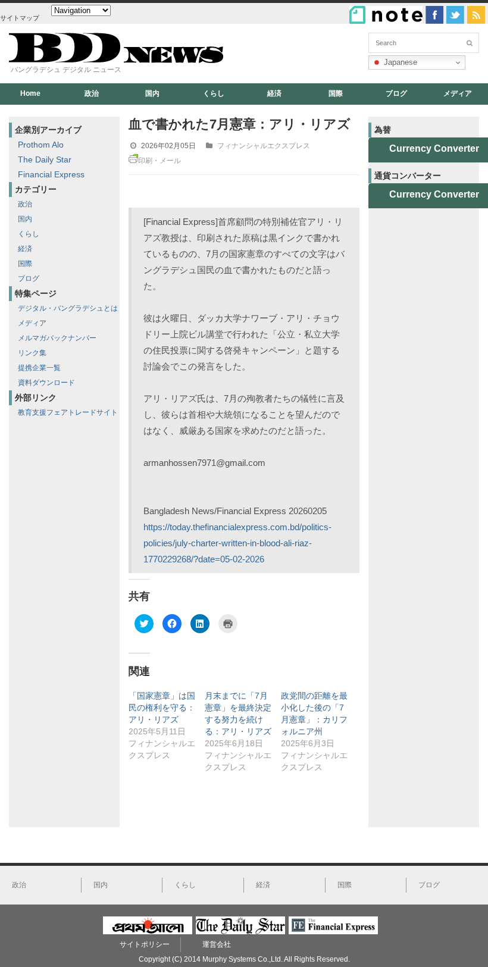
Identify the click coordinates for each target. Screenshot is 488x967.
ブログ (396, 93)
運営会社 (216, 944)
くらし (213, 93)
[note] (386, 15)
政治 (92, 93)
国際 (336, 93)
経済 (274, 93)
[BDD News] (116, 60)
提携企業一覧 (39, 368)
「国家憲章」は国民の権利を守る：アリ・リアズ (162, 707)
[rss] (476, 15)
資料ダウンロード (46, 382)
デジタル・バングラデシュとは (68, 308)
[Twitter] (455, 15)
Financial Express (51, 174)
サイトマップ (19, 17)
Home (30, 93)
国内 (152, 93)
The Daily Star (44, 159)
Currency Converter (434, 148)
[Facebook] (434, 15)
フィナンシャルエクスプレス (263, 146)
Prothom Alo (41, 144)
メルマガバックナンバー (57, 338)
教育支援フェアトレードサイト (68, 412)
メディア (32, 323)
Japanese (399, 62)
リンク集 (32, 353)
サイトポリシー (145, 944)
